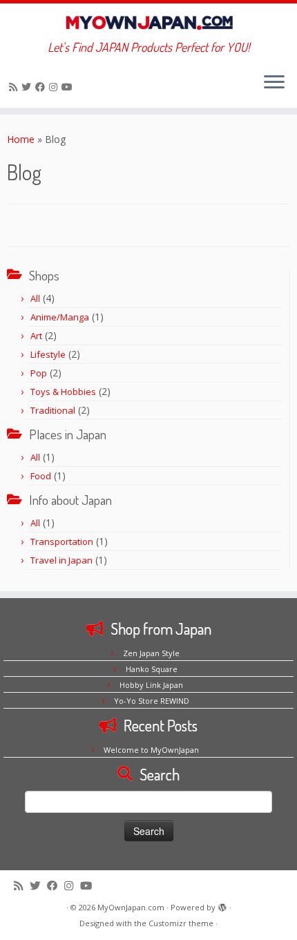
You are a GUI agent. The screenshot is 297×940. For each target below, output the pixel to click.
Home (21, 139)
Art (36, 335)
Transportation (61, 541)
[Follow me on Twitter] (28, 86)
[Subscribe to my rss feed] (15, 86)
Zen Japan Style (151, 653)
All (35, 298)
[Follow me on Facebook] (42, 86)
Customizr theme (180, 923)
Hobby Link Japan (151, 685)
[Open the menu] (274, 83)
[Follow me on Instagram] (55, 86)
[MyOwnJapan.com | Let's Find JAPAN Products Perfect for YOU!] (148, 21)
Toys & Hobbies (63, 391)
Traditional (52, 410)
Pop (38, 373)
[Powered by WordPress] (222, 905)
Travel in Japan (61, 560)
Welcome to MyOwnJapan (151, 750)
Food (40, 476)
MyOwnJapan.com (130, 907)
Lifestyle (48, 354)
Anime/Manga (59, 317)
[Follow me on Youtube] (69, 86)
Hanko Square (152, 669)
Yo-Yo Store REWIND (151, 701)
